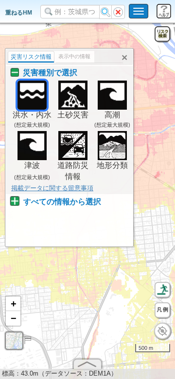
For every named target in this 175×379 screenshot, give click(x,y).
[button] (13, 304)
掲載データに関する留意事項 (52, 188)
